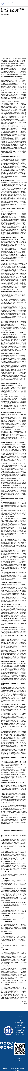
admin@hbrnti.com (19, 1022)
